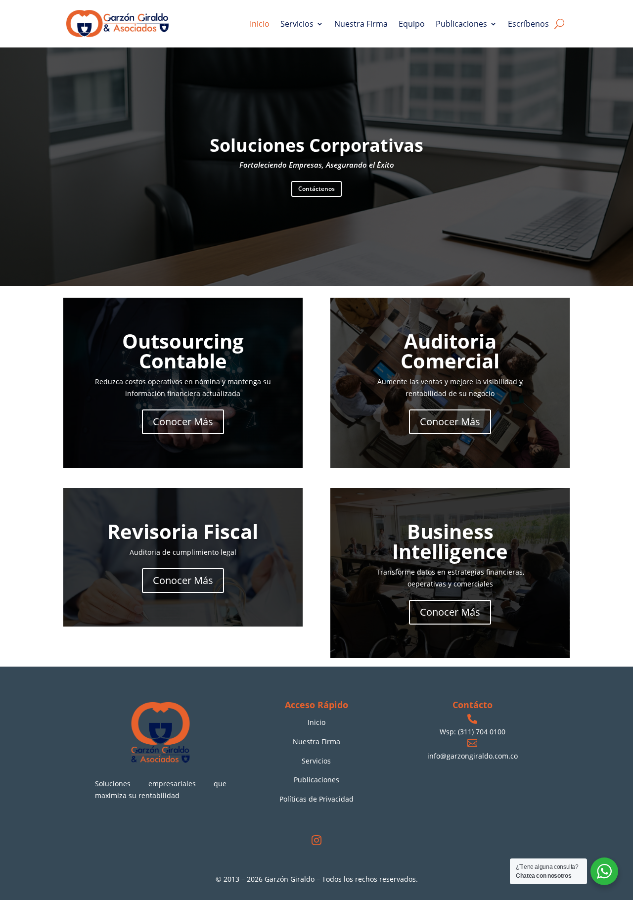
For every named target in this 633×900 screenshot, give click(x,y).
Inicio (260, 23)
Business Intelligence (450, 541)
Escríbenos (528, 23)
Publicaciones (461, 23)
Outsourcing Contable (183, 350)
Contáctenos (316, 188)
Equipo (412, 23)
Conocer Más (183, 421)
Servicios (297, 23)
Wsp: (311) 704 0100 (472, 731)
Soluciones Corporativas (316, 145)
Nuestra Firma (361, 23)
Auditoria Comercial (450, 350)
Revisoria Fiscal (182, 531)
